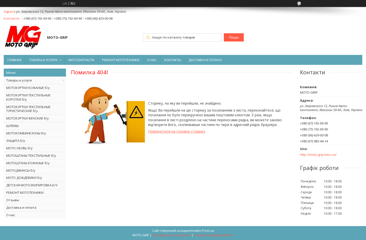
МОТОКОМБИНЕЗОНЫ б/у (26, 133)
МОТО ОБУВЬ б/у (19, 148)
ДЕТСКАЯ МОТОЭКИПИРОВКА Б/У (32, 185)
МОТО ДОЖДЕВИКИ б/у (24, 177)
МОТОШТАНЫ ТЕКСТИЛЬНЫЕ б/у (31, 155)
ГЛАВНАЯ (14, 60)
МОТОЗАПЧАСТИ (81, 60)
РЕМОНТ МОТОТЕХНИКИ (120, 60)
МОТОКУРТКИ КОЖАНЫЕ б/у (28, 87)
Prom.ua (208, 231)
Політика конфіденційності (214, 235)
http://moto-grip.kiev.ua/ (318, 155)
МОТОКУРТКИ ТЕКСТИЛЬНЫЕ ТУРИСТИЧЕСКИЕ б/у (28, 109)
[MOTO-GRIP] (23, 38)
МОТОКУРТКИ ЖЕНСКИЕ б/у (27, 118)
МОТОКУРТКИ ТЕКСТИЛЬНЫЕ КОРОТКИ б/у (28, 97)
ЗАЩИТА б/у (15, 140)
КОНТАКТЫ (172, 60)
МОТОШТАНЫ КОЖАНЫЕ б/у (28, 163)
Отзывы (12, 200)
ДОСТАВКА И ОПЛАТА (205, 60)
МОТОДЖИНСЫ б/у (20, 170)
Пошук (234, 37)
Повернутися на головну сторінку (176, 131)
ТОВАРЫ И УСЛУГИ (43, 60)
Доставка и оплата (21, 207)
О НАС (152, 60)
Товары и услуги (19, 80)
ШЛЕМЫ (12, 125)
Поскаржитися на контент (171, 235)
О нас (10, 215)
